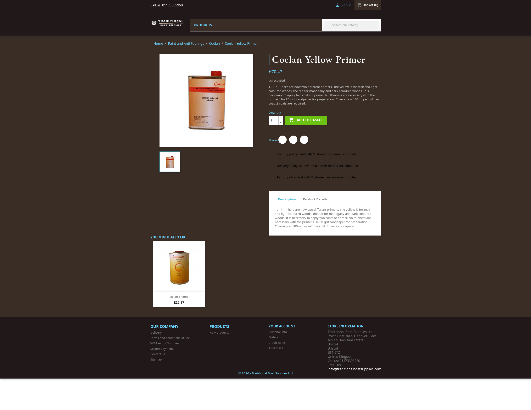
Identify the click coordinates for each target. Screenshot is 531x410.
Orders (273, 337)
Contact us (157, 354)
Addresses (276, 348)
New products (219, 332)
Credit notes (277, 343)
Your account (282, 326)
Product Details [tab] (315, 199)
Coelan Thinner (179, 297)
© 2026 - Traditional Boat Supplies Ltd (265, 373)
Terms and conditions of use (170, 338)
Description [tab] (287, 199)
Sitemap (156, 359)
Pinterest (304, 140)
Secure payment (161, 349)
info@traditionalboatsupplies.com (354, 369)
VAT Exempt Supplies (164, 343)
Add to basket (306, 120)
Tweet (293, 140)
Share (282, 140)
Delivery (156, 332)
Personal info (278, 332)
